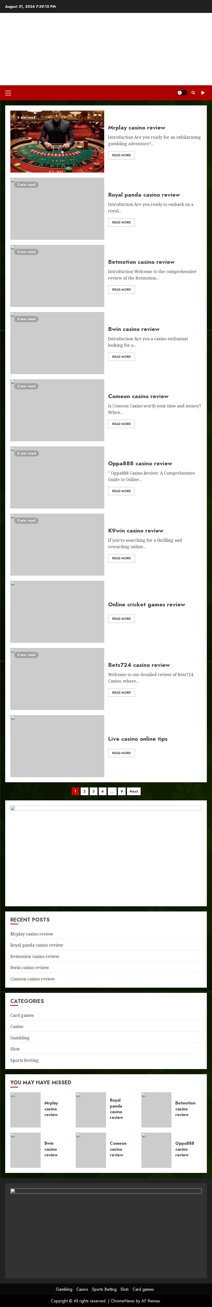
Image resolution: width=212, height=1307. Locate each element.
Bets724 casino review (57, 679)
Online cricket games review (57, 612)
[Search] (193, 93)
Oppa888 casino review (57, 477)
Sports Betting (24, 1060)
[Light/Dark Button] (182, 92)
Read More (121, 155)
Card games (22, 1015)
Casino (16, 1026)
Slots (15, 1049)
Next (134, 791)
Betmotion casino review (57, 276)
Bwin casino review (57, 343)
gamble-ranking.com (106, 45)
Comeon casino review (57, 410)
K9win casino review (57, 545)
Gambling (20, 1038)
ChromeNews (123, 1301)
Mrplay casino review (57, 142)
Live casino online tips (57, 746)
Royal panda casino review (57, 209)
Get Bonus (203, 93)
